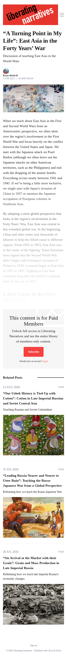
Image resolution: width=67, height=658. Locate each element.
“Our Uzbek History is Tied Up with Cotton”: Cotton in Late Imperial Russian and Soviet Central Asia (33, 398)
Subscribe (33, 351)
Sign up (33, 645)
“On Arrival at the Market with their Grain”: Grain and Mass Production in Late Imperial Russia (31, 563)
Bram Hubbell (10, 75)
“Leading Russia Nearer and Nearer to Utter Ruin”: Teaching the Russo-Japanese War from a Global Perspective (32, 480)
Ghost (50, 650)
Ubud (58, 650)
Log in (45, 361)
